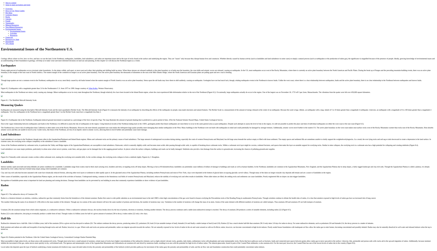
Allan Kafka (93, 88)
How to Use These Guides (15, 11)
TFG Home (9, 44)
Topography (9, 23)
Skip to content (10, 3)
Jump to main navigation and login (17, 5)
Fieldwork (9, 37)
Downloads (9, 41)
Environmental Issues (13, 29)
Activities (13, 33)
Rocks (7, 17)
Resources (13, 35)
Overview (9, 9)
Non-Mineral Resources (14, 27)
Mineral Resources (12, 25)
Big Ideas (8, 13)
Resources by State (12, 39)
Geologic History (11, 15)
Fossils (7, 21)
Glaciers (8, 19)
